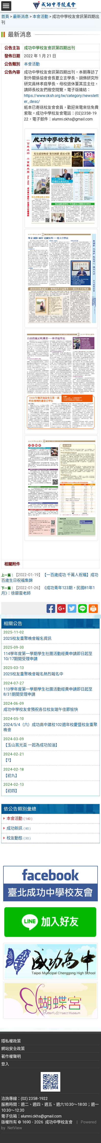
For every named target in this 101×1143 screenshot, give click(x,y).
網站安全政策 (13, 1048)
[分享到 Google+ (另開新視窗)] (61, 610)
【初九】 (11, 775)
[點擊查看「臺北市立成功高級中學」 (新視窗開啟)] (50, 961)
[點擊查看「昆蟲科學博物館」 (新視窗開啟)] (50, 1000)
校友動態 (19, 838)
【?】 (8, 760)
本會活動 (19, 818)
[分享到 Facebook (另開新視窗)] (51, 610)
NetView (14, 1128)
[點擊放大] (61, 178)
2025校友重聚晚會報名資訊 (27, 638)
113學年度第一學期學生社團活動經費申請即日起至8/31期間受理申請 (47, 692)
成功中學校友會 (58, 1122)
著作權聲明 (11, 1056)
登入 (5, 1064)
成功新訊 (19, 828)
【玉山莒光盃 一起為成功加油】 (31, 745)
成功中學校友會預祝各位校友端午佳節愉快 (40, 709)
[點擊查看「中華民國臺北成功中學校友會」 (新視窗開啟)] (50, 883)
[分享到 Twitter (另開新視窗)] (72, 610)
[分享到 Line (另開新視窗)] (82, 610)
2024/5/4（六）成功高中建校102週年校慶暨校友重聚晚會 (50, 727)
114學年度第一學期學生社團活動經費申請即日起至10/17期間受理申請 (47, 656)
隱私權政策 (11, 1041)
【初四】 (11, 790)
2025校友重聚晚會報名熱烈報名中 (33, 674)
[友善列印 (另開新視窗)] (93, 608)
